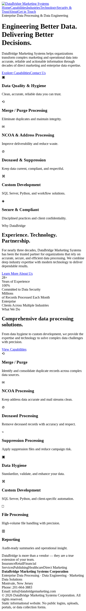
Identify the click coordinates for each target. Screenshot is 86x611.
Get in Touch (27, 11)
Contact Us (38, 73)
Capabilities (18, 7)
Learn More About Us (17, 273)
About (13, 11)
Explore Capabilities (16, 73)
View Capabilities (14, 349)
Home (6, 7)
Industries (33, 7)
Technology (48, 7)
